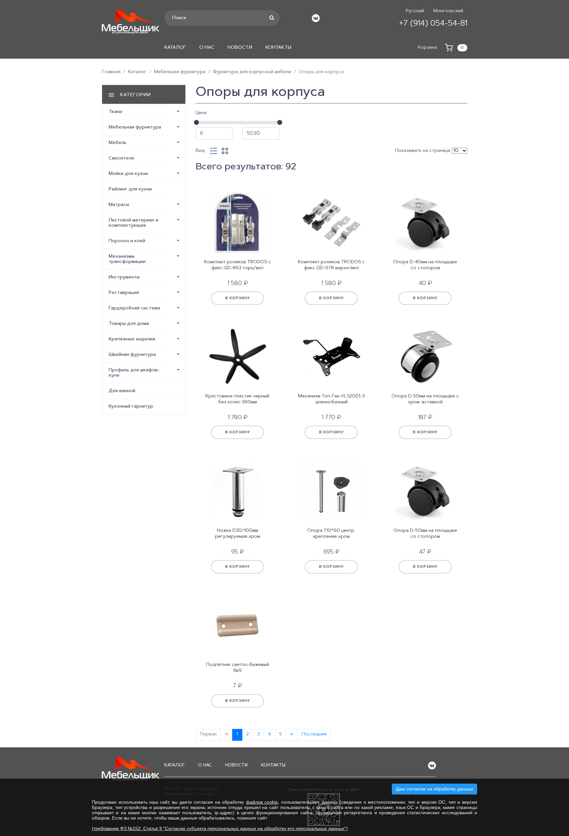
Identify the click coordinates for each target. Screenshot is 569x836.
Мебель (117, 143)
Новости (240, 47)
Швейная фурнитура (132, 355)
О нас (206, 47)
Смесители (121, 158)
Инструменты (124, 277)
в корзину (237, 298)
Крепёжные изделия (132, 339)
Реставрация (124, 293)
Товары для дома (129, 324)
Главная (111, 72)
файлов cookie (262, 802)
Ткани (115, 112)
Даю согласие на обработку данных (434, 789)
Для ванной (122, 391)
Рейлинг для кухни (130, 189)
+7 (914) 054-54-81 (433, 24)
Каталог (175, 47)
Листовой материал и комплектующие (133, 223)
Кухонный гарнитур (131, 406)
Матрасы (119, 205)
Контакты (278, 47)
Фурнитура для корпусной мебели (252, 72)
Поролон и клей (127, 241)
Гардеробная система (134, 308)
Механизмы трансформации (127, 259)
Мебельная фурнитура (179, 72)
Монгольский (448, 11)
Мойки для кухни (128, 174)
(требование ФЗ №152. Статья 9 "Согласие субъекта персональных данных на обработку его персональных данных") (220, 828)
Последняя (314, 734)
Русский (415, 11)
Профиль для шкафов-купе (134, 373)
